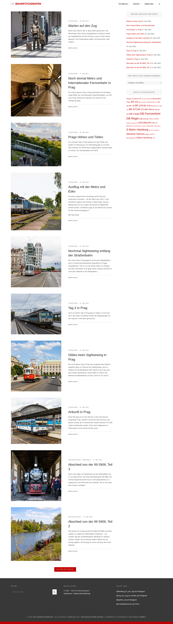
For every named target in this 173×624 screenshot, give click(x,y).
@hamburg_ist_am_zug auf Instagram (130, 591)
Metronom (129, 126)
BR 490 (148, 109)
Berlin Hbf (149, 98)
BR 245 (153, 106)
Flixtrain (128, 123)
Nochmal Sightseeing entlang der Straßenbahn (143, 42)
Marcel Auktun (72, 48)
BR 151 (155, 102)
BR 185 (132, 106)
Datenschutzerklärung (82, 593)
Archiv (136, 4)
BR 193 (139, 105)
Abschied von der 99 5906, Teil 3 (138, 63)
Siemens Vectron (135, 134)
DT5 (156, 119)
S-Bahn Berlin (157, 126)
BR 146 (150, 102)
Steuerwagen (130, 138)
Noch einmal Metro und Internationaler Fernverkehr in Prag (89, 83)
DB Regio (132, 118)
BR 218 (146, 105)
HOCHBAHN (144, 122)
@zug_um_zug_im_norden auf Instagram (131, 596)
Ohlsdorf (144, 126)
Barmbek (144, 98)
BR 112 (141, 102)
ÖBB (153, 138)
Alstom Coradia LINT (133, 99)
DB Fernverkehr (150, 113)
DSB (141, 119)
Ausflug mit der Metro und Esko (138, 38)
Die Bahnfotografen (43, 617)
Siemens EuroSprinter (154, 130)
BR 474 (141, 109)
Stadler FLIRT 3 (150, 134)
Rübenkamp (150, 126)
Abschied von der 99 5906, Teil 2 (138, 67)
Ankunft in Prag (79, 412)
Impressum (68, 593)
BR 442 (157, 106)
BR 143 (145, 102)
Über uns (149, 4)
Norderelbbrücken (137, 126)
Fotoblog (123, 4)
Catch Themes (139, 617)
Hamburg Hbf (134, 123)
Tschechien (73, 21)
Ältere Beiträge (65, 569)
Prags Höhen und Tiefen (85, 137)
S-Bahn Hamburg (137, 129)
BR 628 (154, 109)
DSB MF (146, 119)
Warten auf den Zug (82, 26)
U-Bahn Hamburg (143, 137)
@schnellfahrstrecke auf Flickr (127, 604)
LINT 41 (154, 123)
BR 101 (134, 102)
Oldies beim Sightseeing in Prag (138, 55)
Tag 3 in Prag (77, 308)
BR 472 (133, 109)
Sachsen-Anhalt (74, 459)
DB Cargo (134, 114)
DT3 (150, 119)
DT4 (154, 119)
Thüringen (86, 459)
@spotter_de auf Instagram (126, 600)
